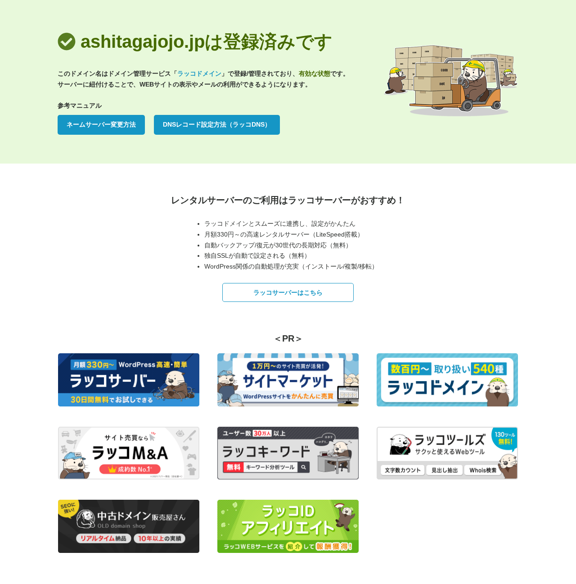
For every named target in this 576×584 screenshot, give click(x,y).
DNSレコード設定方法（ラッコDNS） (217, 124)
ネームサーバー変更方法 (101, 124)
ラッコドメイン (199, 73)
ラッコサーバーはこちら (288, 292)
